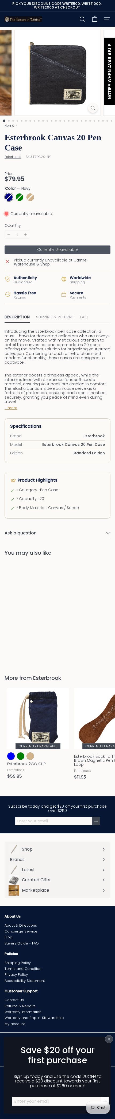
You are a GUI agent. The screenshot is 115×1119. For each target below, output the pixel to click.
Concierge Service (21, 931)
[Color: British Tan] (30, 756)
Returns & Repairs (20, 1006)
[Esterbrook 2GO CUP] (38, 735)
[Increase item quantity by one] (25, 234)
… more (11, 408)
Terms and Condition (23, 968)
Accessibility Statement (25, 980)
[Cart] (95, 19)
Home (9, 125)
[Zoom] (93, 108)
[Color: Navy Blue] (11, 756)
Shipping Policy (18, 962)
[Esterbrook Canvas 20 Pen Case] (38, 612)
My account (15, 1023)
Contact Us (14, 999)
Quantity (13, 226)
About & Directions (21, 925)
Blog (8, 937)
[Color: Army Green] (20, 631)
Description (17, 317)
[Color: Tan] (30, 631)
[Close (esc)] (109, 1039)
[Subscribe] (96, 821)
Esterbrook (47, 678)
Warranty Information (23, 1011)
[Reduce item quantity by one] (9, 234)
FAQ (84, 317)
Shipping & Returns (55, 317)
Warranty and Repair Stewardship (34, 1017)
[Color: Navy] (11, 631)
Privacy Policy (16, 974)
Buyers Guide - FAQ (22, 943)
